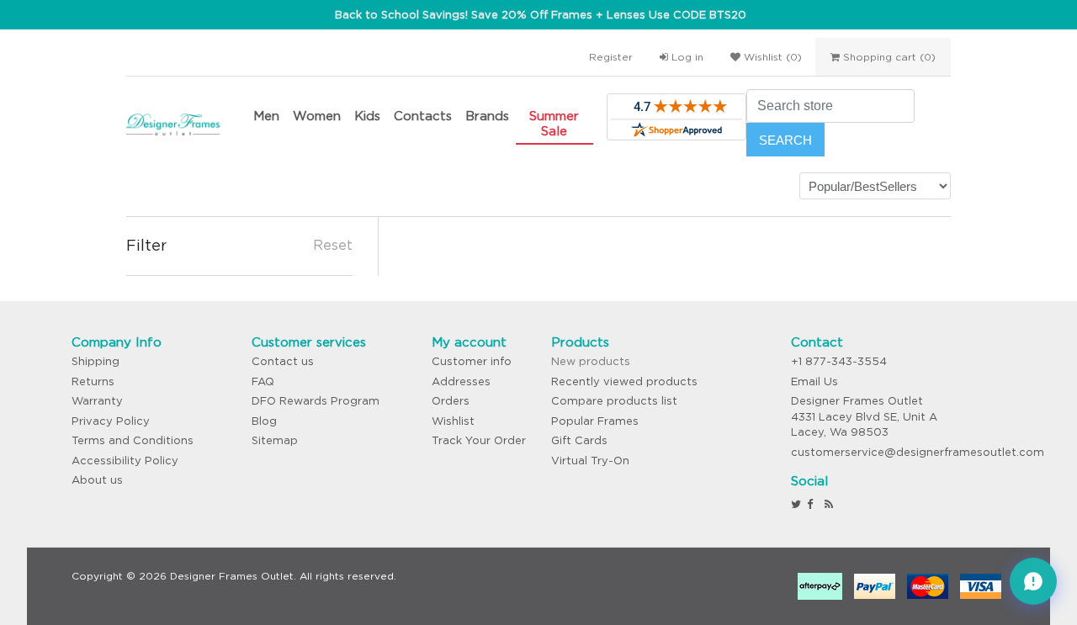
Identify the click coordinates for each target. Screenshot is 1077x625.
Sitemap (275, 440)
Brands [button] (487, 116)
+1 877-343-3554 (839, 361)
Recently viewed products (624, 381)
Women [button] (317, 116)
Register (611, 56)
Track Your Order (479, 440)
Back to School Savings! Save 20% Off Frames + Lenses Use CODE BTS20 (540, 14)
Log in (685, 56)
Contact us (283, 361)
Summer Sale (554, 123)
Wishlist (453, 421)
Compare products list (614, 401)
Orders (451, 401)
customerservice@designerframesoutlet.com (917, 452)
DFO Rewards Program (315, 401)
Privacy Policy (111, 421)
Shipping (95, 361)
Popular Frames (595, 421)
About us (97, 480)
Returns (93, 381)
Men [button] (266, 116)
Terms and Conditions (133, 440)
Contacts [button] (423, 116)
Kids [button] (367, 116)
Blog (264, 421)
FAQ (263, 381)
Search (785, 140)
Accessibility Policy (125, 460)
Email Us (814, 381)
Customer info (472, 361)
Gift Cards (579, 440)
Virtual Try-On (590, 460)
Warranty (97, 401)
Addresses (461, 381)
